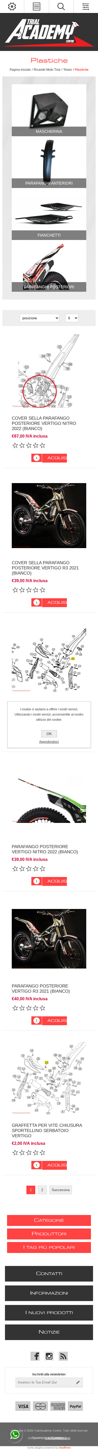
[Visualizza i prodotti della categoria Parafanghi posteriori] (49, 266)
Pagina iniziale (20, 70)
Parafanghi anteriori (49, 183)
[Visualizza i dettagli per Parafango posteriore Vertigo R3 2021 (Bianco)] (49, 939)
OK (49, 734)
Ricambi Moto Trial (47, 70)
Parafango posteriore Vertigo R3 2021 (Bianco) (41, 989)
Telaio (67, 70)
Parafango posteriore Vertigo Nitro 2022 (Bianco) (45, 849)
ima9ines (65, 1447)
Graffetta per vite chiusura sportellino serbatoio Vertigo (47, 1130)
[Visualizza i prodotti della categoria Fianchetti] (49, 214)
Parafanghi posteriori (49, 287)
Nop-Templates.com (57, 1438)
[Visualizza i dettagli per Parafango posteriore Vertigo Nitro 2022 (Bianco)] (49, 799)
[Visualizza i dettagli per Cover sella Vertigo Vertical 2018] (49, 660)
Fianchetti (49, 235)
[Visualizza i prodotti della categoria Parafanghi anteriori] (49, 162)
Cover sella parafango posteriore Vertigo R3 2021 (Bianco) (45, 568)
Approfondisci (49, 742)
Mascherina (49, 131)
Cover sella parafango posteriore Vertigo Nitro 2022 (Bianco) (44, 423)
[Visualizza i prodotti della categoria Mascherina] (49, 110)
